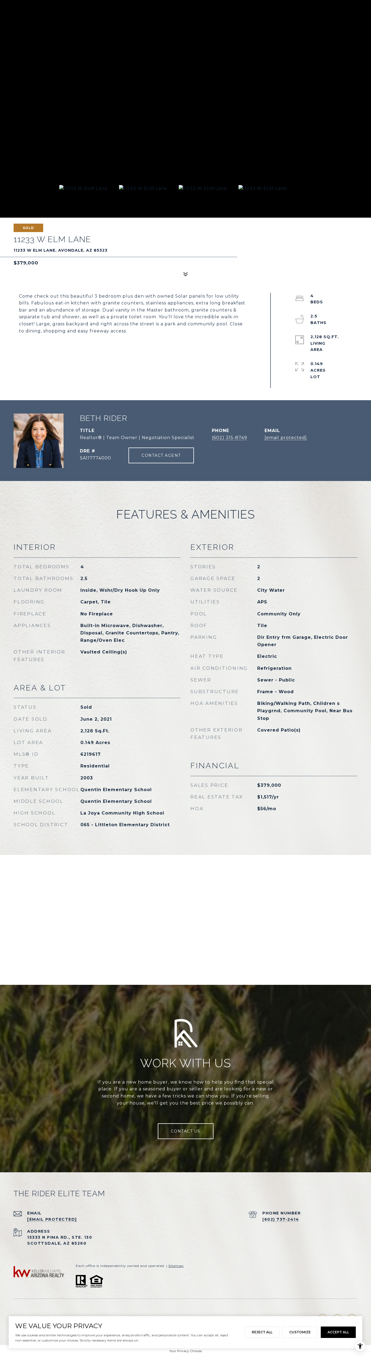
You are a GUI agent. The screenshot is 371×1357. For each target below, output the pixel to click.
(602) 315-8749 (229, 437)
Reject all (262, 1332)
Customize (300, 1332)
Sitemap (176, 1266)
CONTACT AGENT (161, 455)
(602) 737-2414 (280, 1219)
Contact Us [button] (185, 1131)
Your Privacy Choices (185, 1351)
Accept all (338, 1332)
